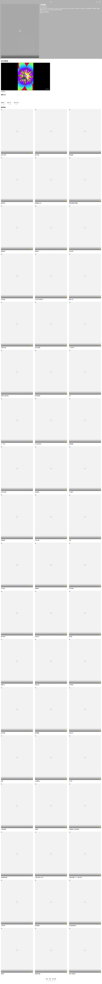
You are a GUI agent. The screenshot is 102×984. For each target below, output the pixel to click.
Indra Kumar (45, 11)
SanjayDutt (45, 8)
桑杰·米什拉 (83, 8)
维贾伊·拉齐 (77, 8)
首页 (47, 978)
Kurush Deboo (47, 9)
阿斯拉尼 (94, 8)
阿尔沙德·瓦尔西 (58, 9)
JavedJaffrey (56, 8)
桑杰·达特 (53, 9)
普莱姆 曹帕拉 (89, 8)
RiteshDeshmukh (63, 8)
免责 (50, 978)
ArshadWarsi (50, 8)
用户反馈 (54, 978)
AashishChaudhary (71, 8)
